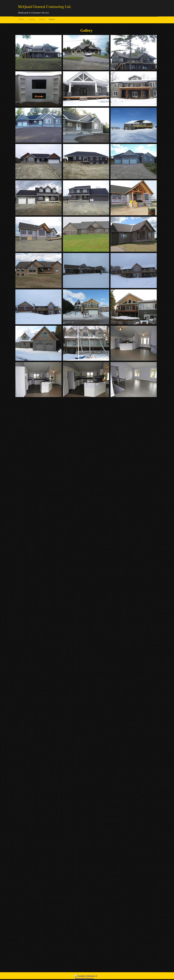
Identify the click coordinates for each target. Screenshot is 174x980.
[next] (152, 217)
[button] (38, 52)
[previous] (20, 217)
